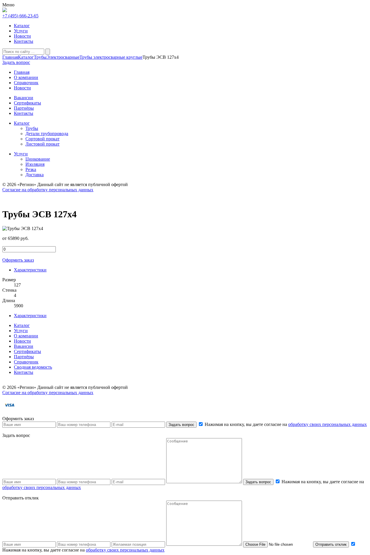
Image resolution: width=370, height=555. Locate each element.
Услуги (21, 30)
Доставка (34, 174)
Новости (22, 36)
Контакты (23, 41)
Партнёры (24, 356)
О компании (26, 335)
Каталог (22, 25)
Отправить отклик (331, 544)
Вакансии (23, 346)
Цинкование (37, 159)
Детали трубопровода (46, 133)
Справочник (26, 361)
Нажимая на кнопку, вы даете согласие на (285, 424)
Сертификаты (27, 351)
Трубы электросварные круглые (111, 57)
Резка (30, 169)
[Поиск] (47, 52)
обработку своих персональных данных (327, 424)
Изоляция (35, 164)
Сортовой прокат (42, 138)
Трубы (40, 57)
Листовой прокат (42, 143)
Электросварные (63, 57)
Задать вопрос (181, 424)
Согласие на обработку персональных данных (47, 189)
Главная (10, 57)
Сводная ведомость (33, 367)
